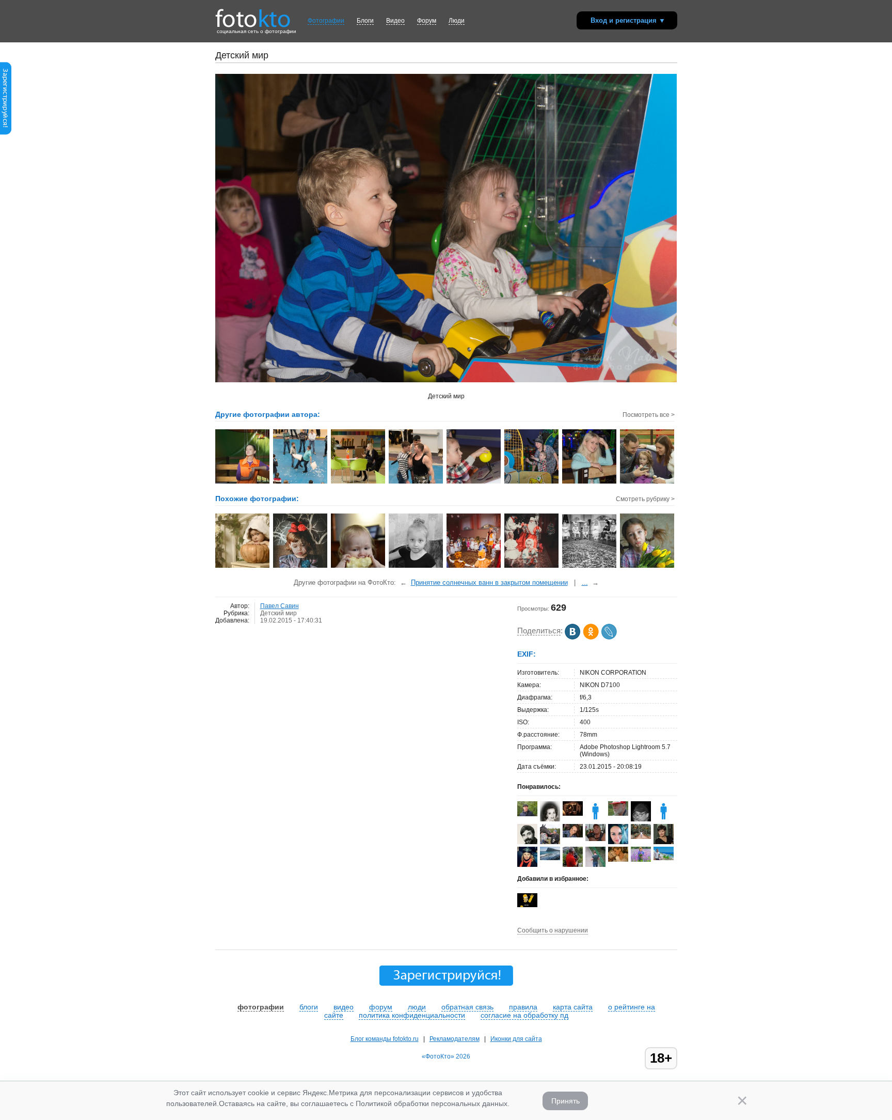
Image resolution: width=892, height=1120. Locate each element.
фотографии (260, 1007)
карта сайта (573, 1007)
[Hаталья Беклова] (641, 859)
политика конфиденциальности (412, 1015)
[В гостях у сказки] (242, 566)
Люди (457, 20)
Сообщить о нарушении (552, 930)
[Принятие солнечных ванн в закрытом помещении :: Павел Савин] (242, 482)
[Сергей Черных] (550, 842)
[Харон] (527, 905)
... (585, 582)
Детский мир (278, 613)
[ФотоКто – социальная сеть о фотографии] (253, 14)
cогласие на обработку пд (524, 1015)
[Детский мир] (300, 566)
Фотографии (326, 20)
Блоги (365, 20)
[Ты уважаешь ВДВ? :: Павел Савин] (416, 482)
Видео (395, 20)
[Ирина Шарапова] (550, 858)
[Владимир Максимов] (618, 813)
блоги (308, 1007)
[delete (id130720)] (595, 819)
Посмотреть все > (649, 414)
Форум (426, 20)
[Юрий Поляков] (527, 814)
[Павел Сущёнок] (664, 858)
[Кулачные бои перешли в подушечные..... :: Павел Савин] (300, 482)
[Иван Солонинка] (595, 839)
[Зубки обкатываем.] (358, 566)
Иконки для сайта (516, 1039)
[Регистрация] (5, 132)
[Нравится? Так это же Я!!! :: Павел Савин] (647, 482)
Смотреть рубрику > (645, 499)
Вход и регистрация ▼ (628, 20)
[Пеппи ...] (647, 566)
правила (523, 1007)
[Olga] (573, 835)
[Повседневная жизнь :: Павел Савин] (589, 482)
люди (417, 1007)
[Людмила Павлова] (618, 859)
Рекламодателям (454, 1039)
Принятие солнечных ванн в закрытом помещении (489, 582)
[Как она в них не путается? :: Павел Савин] (358, 482)
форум (380, 1007)
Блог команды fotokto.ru (385, 1039)
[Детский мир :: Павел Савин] (474, 482)
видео (343, 1007)
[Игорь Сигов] (573, 813)
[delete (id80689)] (664, 819)
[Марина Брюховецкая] (641, 837)
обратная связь (467, 1007)
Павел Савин (279, 606)
